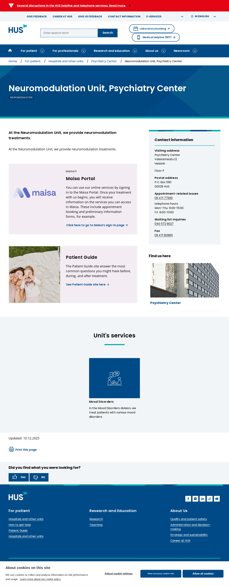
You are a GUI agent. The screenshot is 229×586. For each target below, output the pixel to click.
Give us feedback (90, 16)
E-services (153, 16)
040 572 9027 (164, 224)
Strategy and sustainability (189, 535)
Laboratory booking (150, 30)
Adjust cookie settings (119, 573)
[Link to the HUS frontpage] (18, 29)
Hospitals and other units (66, 61)
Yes (23, 477)
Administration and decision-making (190, 527)
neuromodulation (21, 97)
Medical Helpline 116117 (157, 37)
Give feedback (37, 16)
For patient (29, 51)
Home (13, 61)
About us (151, 51)
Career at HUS (62, 16)
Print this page (26, 450)
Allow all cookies (203, 573)
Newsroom (182, 51)
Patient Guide (18, 530)
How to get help (20, 525)
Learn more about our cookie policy (40, 579)
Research (96, 519)
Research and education (112, 51)
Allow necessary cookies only (161, 574)
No (43, 477)
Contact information (124, 16)
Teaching (96, 525)
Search (108, 33)
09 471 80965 (164, 235)
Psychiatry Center (104, 61)
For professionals (65, 51)
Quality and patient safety (188, 519)
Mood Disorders (101, 402)
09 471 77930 (164, 198)
